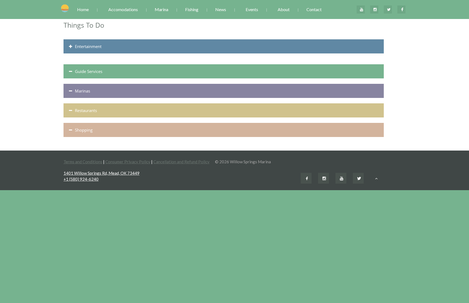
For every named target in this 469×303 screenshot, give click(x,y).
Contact (314, 9)
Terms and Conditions (83, 161)
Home (83, 9)
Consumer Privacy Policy (127, 161)
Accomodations (123, 9)
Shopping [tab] (84, 130)
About (284, 9)
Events (252, 9)
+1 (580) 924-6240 (81, 179)
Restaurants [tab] (86, 110)
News (220, 9)
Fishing (191, 9)
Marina (161, 9)
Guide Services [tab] (88, 71)
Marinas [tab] (82, 91)
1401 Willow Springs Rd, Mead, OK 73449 (102, 173)
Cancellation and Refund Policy (181, 161)
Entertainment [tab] (88, 46)
